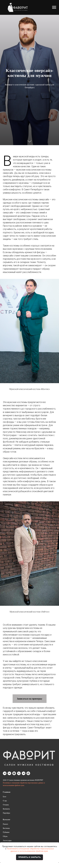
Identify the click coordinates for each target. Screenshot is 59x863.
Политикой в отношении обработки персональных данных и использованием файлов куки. (30, 849)
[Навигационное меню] (54, 7)
